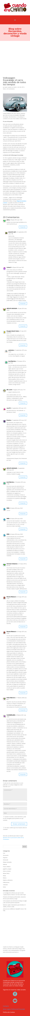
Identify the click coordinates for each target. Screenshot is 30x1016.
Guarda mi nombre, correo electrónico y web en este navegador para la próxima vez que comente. (14, 818)
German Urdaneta (12, 564)
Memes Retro (6, 873)
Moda (4, 875)
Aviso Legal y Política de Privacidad (14, 1009)
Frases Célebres (6, 866)
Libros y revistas (7, 871)
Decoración (5, 855)
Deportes (5, 857)
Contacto (6, 1006)
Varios (4, 89)
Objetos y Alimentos (8, 880)
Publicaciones (6, 882)
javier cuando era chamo (11, 87)
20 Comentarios (11, 89)
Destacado (5, 860)
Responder (23, 227)
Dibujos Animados (7, 862)
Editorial (5, 864)
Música (4, 878)
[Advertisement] (15, 57)
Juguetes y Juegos (7, 869)
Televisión (5, 884)
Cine (4, 853)
